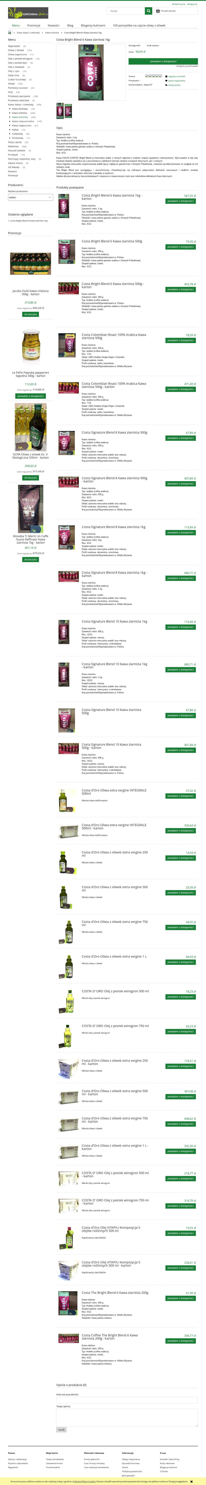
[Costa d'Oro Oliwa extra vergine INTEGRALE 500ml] (68, 801)
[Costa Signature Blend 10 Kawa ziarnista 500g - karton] (68, 748)
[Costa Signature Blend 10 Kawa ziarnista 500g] (68, 720)
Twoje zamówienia (55, 1459)
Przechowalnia (53, 1467)
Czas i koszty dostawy (94, 1463)
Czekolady (17, 133)
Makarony (13, 146)
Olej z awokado (16, 66)
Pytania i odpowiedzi (18, 1463)
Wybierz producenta (18, 191)
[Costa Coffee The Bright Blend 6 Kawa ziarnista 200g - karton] (68, 1338)
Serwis (125, 1467)
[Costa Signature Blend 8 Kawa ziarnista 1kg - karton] (68, 576)
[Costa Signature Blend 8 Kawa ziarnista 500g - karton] (68, 482)
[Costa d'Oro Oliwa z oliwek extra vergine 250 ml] (68, 863)
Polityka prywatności (132, 1471)
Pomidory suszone (18, 87)
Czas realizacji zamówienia (96, 1467)
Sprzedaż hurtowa (130, 1463)
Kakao (15, 129)
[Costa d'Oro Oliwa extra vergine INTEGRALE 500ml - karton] (68, 831)
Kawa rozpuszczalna (23, 121)
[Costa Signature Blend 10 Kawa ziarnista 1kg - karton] (68, 675)
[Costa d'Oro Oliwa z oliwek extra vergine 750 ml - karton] (68, 1124)
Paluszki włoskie (16, 150)
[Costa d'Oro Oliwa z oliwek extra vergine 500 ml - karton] (68, 1097)
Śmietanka (17, 137)
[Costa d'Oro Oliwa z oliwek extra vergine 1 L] (68, 967)
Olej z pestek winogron (20, 58)
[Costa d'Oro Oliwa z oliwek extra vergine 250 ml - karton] (68, 1069)
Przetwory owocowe (18, 100)
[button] (174, 76)
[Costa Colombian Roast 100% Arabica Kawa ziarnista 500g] (68, 345)
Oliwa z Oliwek (16, 50)
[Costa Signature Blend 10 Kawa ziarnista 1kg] (68, 632)
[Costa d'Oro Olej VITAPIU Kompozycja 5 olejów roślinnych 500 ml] (68, 1238)
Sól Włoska (13, 167)
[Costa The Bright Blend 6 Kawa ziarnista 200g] (68, 1303)
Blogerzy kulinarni (168, 1467)
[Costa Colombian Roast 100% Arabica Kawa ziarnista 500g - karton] (68, 388)
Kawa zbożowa (20, 108)
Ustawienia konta (54, 1463)
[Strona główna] (28, 12)
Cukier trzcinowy (17, 79)
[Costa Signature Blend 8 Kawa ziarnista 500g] (68, 443)
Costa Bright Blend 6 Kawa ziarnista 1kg (28, 220)
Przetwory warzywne (19, 96)
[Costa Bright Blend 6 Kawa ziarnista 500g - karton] (68, 288)
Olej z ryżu (13, 71)
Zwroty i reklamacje (17, 1459)
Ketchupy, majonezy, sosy (21, 158)
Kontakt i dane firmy (170, 1459)
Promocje (13, 175)
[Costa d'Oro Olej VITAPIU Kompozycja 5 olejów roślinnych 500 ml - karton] (68, 1271)
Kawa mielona (19, 112)
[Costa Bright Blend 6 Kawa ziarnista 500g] (68, 252)
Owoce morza (15, 163)
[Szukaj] (148, 11)
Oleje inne (13, 75)
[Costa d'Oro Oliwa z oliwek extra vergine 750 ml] (68, 932)
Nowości (12, 171)
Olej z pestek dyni (17, 62)
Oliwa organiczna (17, 54)
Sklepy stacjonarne (131, 1459)
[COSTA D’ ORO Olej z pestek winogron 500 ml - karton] (68, 1179)
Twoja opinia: (63, 1406)
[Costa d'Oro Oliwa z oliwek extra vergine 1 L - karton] (68, 1152)
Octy (10, 92)
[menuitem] (15, 25)
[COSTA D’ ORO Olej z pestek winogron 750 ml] (68, 1036)
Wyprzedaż (14, 46)
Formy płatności (91, 1459)
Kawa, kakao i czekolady (20, 104)
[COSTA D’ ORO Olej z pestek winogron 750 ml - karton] (68, 1206)
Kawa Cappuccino (21, 125)
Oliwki (11, 83)
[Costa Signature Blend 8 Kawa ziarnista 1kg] (68, 537)
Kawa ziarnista (20, 117)
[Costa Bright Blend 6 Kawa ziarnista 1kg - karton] (68, 206)
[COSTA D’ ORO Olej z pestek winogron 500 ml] (68, 1002)
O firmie (164, 1471)
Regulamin (13, 1467)
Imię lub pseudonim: (67, 1394)
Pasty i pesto (15, 142)
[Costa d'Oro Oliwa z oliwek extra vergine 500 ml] (68, 898)
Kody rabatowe (167, 1463)
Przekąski (13, 154)
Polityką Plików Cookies (84, 1481)
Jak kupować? (128, 1475)
